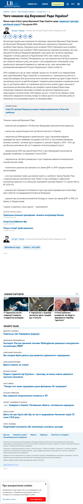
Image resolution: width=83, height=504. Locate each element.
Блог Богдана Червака (26, 11)
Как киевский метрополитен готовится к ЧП (25, 395)
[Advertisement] (41, 270)
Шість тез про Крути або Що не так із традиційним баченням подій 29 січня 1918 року (38, 416)
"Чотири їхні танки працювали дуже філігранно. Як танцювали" (35, 386)
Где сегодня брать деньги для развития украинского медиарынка (36, 355)
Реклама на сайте (20, 435)
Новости (32, 4)
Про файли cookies (9, 499)
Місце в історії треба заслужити (18, 228)
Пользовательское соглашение (15, 437)
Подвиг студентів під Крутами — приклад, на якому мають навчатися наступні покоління (38, 375)
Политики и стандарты (60, 435)
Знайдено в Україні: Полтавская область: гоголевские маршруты (39, 405)
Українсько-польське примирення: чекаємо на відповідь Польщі (33, 215)
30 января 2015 (41, 12)
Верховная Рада (12, 247)
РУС (73, 4)
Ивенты (33, 435)
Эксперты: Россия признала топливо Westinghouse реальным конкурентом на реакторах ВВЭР (41, 344)
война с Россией (32, 247)
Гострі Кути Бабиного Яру (15, 221)
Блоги (45, 4)
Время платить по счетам (16, 364)
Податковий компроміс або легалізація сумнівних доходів (33, 426)
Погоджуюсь (36, 499)
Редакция (43, 435)
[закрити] (45, 484)
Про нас (6, 435)
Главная (6, 11)
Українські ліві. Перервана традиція (21, 333)
